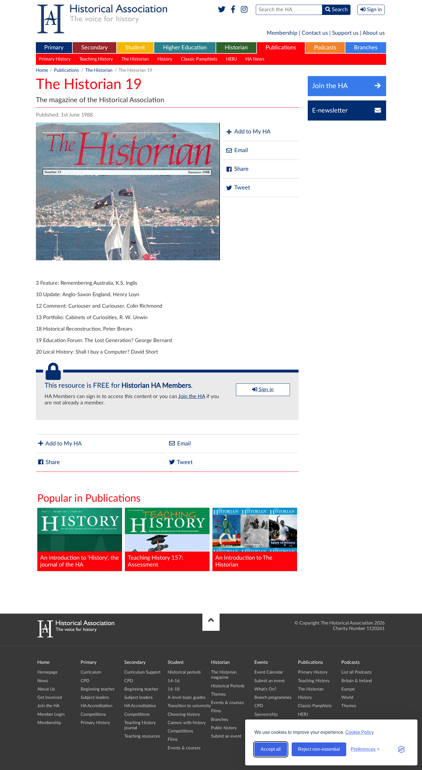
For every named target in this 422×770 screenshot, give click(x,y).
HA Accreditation (96, 706)
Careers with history (187, 723)
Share (241, 169)
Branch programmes (273, 697)
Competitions (93, 714)
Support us (345, 33)
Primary (53, 48)
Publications (281, 48)
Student (135, 48)
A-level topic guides (187, 697)
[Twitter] (222, 9)
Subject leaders (95, 697)
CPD (85, 681)
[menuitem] (54, 48)
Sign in (265, 389)
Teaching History (96, 59)
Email (241, 150)
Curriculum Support (142, 672)
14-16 (174, 681)
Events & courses (184, 748)
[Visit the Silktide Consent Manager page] (401, 749)
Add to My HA (252, 132)
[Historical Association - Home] (75, 636)
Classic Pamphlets (199, 59)
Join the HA (191, 396)
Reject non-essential (319, 749)
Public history (224, 728)
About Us (46, 689)
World (347, 697)
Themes (218, 694)
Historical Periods (228, 686)
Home (42, 70)
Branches (366, 48)
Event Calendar (268, 672)
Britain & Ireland (356, 681)
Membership (282, 33)
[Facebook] (233, 9)
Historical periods (184, 672)
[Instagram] (244, 9)
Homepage (47, 672)
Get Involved (49, 697)
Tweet (242, 188)
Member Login (51, 714)
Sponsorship (266, 714)
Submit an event (226, 736)
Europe (348, 689)
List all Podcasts (356, 672)
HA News (254, 59)
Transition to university (189, 706)
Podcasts (325, 48)
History (164, 59)
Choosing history (184, 714)
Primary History (55, 59)
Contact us (315, 33)
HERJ (231, 59)
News (42, 681)
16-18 (174, 689)
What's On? (265, 689)
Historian (236, 48)
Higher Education (185, 48)
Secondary (94, 48)
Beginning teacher (98, 689)
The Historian (135, 59)
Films (173, 739)
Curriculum (91, 672)
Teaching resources (142, 736)
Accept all (271, 749)
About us (374, 33)
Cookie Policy (359, 732)
